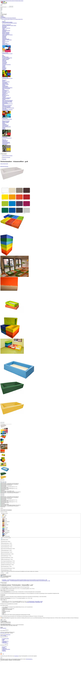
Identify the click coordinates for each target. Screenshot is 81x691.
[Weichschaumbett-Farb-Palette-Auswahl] (15, 200)
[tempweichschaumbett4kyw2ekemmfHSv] (9, 284)
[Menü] (1, 5)
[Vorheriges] (1, 423)
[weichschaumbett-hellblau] (19, 370)
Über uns (3, 647)
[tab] (24, 579)
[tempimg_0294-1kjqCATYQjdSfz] (14, 266)
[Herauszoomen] (1, 482)
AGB (3, 640)
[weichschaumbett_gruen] (12, 388)
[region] (40, 336)
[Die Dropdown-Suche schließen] (12, 6)
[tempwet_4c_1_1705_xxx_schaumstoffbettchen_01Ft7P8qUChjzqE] (12, 346)
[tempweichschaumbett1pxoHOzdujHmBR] (6, 245)
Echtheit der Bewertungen (6, 649)
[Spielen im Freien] (6, 136)
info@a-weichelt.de (3, 628)
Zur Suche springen (11, 0)
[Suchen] (10, 6)
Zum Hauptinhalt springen (4, 0)
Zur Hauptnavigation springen (18, 0)
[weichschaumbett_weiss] (12, 173)
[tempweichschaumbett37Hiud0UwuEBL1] (12, 221)
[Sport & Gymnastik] (6, 76)
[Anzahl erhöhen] (7, 573)
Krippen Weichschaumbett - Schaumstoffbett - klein (34, 602)
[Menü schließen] (2, 79)
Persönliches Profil (6, 17)
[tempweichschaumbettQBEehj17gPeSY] (12, 305)
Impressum (3, 650)
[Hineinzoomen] (5, 482)
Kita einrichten (4, 646)
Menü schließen (4, 14)
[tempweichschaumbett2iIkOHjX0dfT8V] (10, 327)
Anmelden (1, 16)
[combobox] (4, 6)
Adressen (10, 17)
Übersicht (1, 17)
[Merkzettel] (1, 11)
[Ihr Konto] (1, 12)
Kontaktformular (7, 634)
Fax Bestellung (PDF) (5, 638)
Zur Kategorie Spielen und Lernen (7, 78)
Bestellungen (14, 17)
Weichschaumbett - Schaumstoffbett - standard (36, 601)
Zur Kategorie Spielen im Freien (7, 119)
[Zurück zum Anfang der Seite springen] (1, 658)
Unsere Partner (4, 648)
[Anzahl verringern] (2, 573)
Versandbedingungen (5, 641)
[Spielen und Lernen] (6, 117)
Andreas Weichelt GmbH (4, 163)
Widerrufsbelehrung (5, 642)
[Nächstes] (3, 423)
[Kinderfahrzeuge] (6, 151)
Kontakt (3, 639)
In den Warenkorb (3, 574)
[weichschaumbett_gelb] (12, 408)
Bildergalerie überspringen (4, 166)
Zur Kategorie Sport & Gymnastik (7, 53)
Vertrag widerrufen (3, 635)
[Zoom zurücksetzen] (3, 482)
